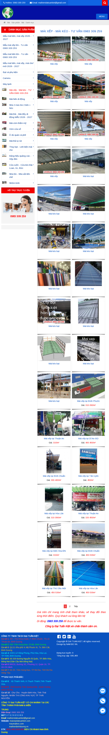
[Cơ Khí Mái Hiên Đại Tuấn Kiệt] (7, 12)
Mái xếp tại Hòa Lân (53, 513)
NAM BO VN (71, 644)
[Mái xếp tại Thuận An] (54, 423)
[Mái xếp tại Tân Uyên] (88, 461)
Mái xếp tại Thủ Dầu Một (54, 588)
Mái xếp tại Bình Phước (88, 401)
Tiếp (76, 606)
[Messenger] (102, 710)
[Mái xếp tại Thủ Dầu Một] (54, 573)
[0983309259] (102, 690)
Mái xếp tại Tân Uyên (88, 476)
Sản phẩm (15, 23)
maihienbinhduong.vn (18, 726)
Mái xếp (54, 64)
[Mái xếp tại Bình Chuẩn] (54, 461)
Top (102, 725)
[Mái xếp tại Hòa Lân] (54, 498)
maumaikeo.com (16, 724)
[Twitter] (64, 637)
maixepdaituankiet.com (20, 721)
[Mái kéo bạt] (88, 161)
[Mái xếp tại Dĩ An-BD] (88, 423)
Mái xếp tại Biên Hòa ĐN (54, 551)
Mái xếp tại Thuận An (54, 438)
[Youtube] (74, 637)
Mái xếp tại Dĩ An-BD (88, 438)
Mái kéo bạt (88, 176)
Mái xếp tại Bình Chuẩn (54, 476)
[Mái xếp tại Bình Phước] (88, 386)
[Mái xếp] (54, 49)
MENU (103, 17)
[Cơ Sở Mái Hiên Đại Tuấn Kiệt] (4, 23)
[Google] (69, 637)
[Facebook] (59, 637)
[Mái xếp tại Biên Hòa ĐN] (54, 536)
